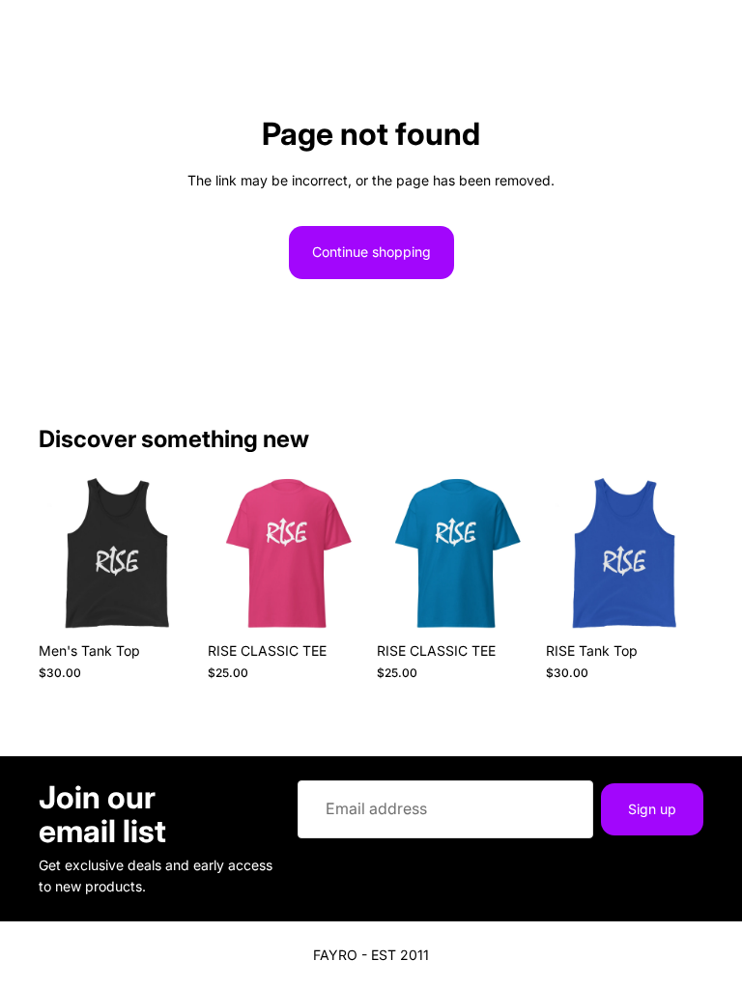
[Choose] (166, 603)
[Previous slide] (60, 554)
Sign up (652, 808)
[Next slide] (175, 554)
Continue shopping (371, 251)
